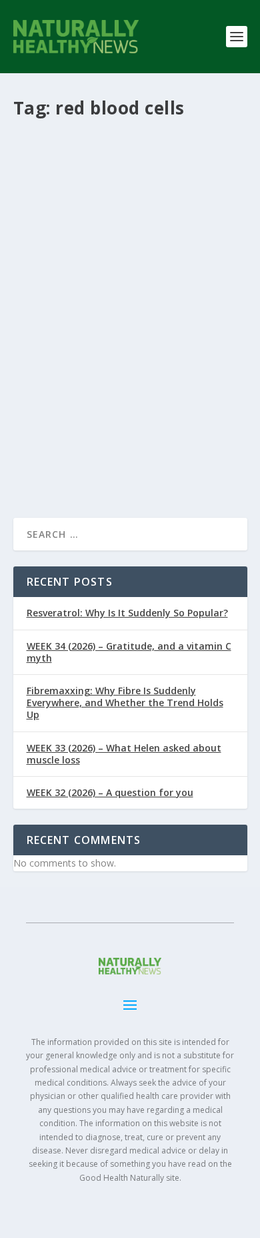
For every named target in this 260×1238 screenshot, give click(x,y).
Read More (62, 459)
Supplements (62, 358)
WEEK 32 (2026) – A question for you (110, 792)
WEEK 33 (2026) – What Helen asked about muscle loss (124, 753)
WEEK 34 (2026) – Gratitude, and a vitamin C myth (129, 652)
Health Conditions (120, 343)
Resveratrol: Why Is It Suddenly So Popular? (127, 612)
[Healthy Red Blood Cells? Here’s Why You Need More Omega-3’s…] (130, 208)
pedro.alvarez (75, 328)
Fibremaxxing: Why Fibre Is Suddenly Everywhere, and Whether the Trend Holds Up (125, 702)
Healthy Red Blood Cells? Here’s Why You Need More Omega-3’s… (129, 301)
